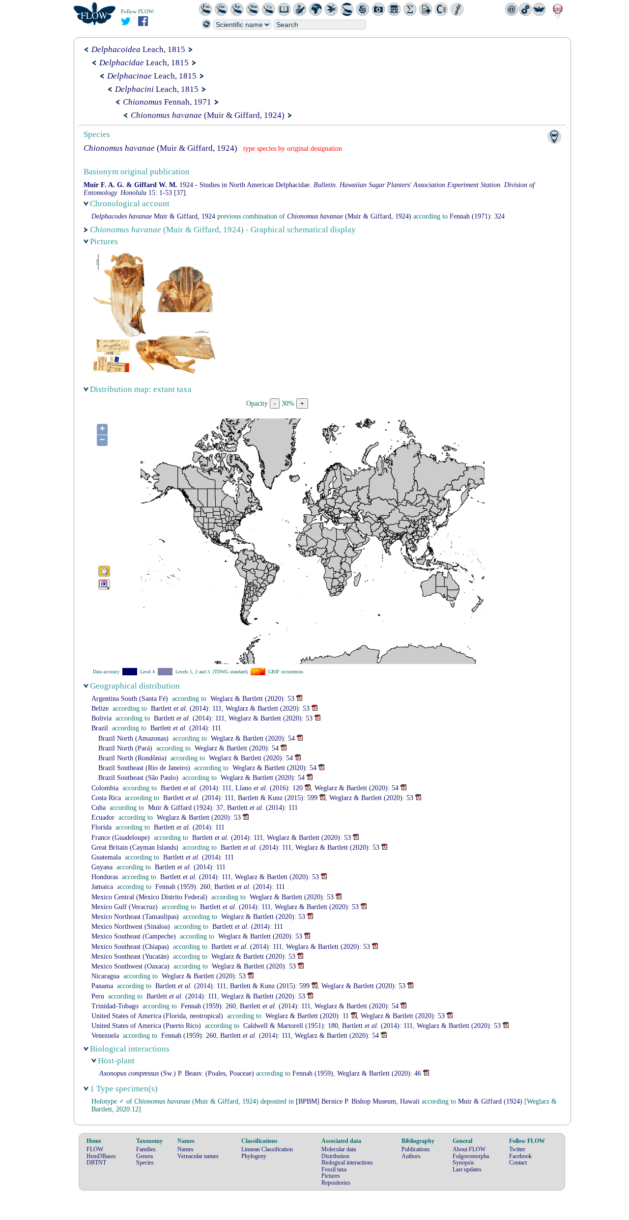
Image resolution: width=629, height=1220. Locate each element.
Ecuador (102, 817)
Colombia (104, 788)
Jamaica (102, 886)
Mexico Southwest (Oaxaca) (130, 966)
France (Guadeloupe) (120, 837)
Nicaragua (105, 976)
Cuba (98, 807)
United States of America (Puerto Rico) (146, 1025)
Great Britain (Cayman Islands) (134, 847)
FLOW (94, 1149)
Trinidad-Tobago (115, 1006)
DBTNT (96, 1162)
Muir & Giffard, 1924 (153, 216)
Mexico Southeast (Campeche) (133, 936)
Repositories (335, 1182)
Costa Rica (106, 798)
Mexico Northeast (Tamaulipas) (135, 916)
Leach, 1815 (138, 49)
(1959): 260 (182, 886)
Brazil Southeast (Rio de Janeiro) (144, 768)
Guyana (102, 867)
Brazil (99, 728)
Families (146, 1149)
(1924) (490, 1101)
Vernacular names (198, 1156)
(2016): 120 (269, 788)
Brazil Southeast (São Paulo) (138, 777)
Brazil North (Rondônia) (132, 758)
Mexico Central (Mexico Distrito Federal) (149, 897)
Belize (100, 708)
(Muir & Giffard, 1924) (208, 115)
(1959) (312, 1073)
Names (185, 1149)
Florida (101, 827)
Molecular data (338, 1149)
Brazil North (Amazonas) (133, 738)
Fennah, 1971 (167, 102)
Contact (518, 1162)
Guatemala (106, 857)
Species (145, 1162)
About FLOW (469, 1149)
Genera (144, 1156)
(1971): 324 (477, 216)
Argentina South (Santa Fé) (129, 698)
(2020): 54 (253, 738)
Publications (415, 1149)
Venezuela (105, 1035)
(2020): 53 (252, 698)
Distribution (335, 1156)
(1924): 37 (185, 807)
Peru (97, 996)
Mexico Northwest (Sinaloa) (130, 926)
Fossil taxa (333, 1169)
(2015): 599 (277, 798)
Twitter (517, 1149)
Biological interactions (347, 1162)
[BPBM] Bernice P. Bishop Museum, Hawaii (358, 1101)
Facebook (520, 1156)
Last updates (467, 1169)
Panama (102, 986)
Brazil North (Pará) (125, 748)
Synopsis (463, 1162)
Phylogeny (253, 1156)
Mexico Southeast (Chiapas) (130, 946)
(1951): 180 (290, 1025)
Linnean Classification (267, 1149)
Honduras (104, 877)
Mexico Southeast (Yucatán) (130, 956)
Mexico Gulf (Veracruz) (124, 907)
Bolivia (101, 718)
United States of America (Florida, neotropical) (157, 1016)
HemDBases (101, 1156)
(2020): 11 (307, 1016)
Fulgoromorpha (471, 1156)
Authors (411, 1156)
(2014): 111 (186, 708)
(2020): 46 (379, 1073)
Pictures (330, 1175)
